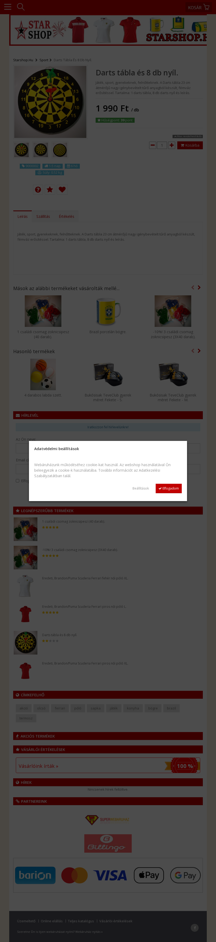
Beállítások (140, 488)
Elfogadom (170, 488)
